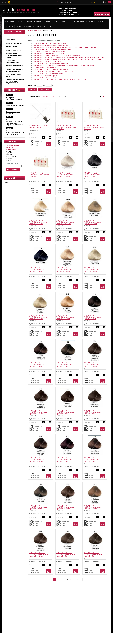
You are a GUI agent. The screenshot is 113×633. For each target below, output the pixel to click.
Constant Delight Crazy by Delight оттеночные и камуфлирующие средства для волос (63, 65)
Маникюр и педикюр (13, 50)
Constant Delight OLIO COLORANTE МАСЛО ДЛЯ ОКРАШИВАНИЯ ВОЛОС (59, 79)
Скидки (4, 2)
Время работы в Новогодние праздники (14, 98)
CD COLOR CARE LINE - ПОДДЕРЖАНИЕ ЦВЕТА (50, 69)
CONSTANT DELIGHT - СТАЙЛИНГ (45, 77)
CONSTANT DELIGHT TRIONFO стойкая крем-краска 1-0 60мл (93, 174)
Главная (31, 30)
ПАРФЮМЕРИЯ (10, 39)
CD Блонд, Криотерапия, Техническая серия (49, 51)
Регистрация (67, 2)
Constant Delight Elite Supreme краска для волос (50, 45)
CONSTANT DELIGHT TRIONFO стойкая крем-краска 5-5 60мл (65, 554)
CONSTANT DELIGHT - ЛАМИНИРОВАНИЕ (48, 73)
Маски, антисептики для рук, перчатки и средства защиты (15, 81)
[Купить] (48, 144)
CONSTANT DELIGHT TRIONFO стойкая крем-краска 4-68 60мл (38, 459)
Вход (60, 2)
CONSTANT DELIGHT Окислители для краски (49, 43)
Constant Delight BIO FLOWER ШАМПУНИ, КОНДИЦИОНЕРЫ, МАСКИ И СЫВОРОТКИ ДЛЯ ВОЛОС (69, 57)
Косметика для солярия (14, 66)
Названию (45, 96)
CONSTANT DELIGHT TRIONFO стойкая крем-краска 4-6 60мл (93, 412)
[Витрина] (103, 96)
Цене (52, 96)
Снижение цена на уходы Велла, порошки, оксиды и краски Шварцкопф (15, 132)
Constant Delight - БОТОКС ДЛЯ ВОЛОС (47, 61)
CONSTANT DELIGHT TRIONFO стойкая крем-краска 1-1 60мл (38, 269)
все (19, 90)
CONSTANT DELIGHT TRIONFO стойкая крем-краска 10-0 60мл (38, 222)
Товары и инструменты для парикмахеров (14, 70)
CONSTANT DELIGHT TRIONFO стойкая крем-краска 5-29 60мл (65, 507)
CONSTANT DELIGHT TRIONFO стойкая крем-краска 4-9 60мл (65, 459)
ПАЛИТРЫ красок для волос (13, 75)
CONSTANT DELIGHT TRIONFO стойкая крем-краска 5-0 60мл (93, 459)
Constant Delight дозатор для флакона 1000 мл (40, 126)
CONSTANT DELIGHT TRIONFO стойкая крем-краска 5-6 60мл (93, 554)
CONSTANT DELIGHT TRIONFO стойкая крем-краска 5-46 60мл (38, 554)
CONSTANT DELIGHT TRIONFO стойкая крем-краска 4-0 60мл (38, 364)
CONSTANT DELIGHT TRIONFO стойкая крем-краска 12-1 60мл (93, 269)
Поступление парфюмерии (15, 105)
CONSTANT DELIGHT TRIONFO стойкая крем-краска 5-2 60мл (38, 507)
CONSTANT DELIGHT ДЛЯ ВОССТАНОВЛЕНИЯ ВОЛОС (53, 71)
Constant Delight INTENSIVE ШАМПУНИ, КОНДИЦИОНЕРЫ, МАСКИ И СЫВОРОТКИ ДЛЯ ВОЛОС (68, 59)
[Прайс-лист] (106, 96)
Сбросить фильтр (45, 89)
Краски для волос (12, 47)
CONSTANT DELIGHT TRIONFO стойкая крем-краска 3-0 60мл (93, 317)
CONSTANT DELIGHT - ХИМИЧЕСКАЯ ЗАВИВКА (50, 63)
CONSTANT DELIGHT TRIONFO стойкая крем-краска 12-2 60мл (38, 317)
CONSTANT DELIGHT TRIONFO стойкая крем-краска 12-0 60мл (65, 269)
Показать (33, 89)
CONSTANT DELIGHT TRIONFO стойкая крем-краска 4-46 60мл (38, 412)
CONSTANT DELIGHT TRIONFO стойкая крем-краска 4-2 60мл (65, 364)
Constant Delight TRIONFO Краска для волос (49, 53)
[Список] (100, 96)
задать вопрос (102, 14)
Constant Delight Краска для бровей (45, 75)
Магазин (38, 30)
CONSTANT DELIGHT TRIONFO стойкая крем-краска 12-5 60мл (65, 317)
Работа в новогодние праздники (13, 112)
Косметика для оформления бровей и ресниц (14, 55)
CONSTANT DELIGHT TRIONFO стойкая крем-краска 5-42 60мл (93, 507)
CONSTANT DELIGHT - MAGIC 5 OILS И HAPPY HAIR (52, 49)
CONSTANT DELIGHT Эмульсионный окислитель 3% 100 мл (66, 127)
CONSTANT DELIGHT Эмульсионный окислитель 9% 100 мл (39, 174)
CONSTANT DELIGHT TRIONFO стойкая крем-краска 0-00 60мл (65, 174)
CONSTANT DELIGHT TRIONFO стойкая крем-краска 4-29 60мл (93, 364)
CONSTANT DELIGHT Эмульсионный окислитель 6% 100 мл (94, 127)
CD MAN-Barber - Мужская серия (45, 67)
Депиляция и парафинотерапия (12, 61)
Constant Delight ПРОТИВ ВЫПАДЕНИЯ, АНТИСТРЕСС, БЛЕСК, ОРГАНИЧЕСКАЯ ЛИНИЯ (65, 47)
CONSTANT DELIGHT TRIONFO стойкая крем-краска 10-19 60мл (65, 222)
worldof (18, 9)
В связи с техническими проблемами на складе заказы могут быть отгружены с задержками (14, 122)
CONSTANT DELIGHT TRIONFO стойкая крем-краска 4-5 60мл (65, 412)
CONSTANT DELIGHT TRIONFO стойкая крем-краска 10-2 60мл (93, 222)
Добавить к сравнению (38, 134)
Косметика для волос (14, 43)
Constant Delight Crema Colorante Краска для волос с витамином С (57, 55)
